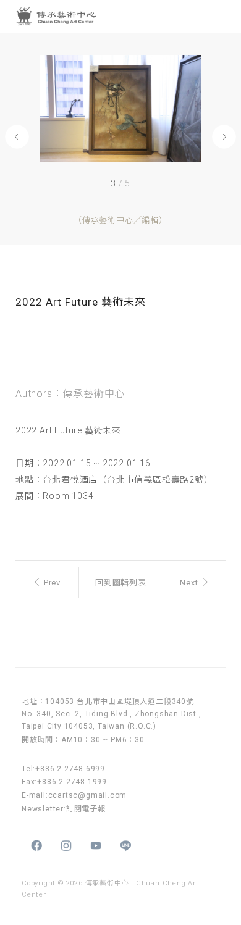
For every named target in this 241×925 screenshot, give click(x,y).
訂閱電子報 (86, 809)
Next (189, 582)
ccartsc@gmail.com (87, 795)
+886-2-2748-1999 (72, 781)
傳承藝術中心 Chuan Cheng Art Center (70, 16)
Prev (52, 582)
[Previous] (17, 137)
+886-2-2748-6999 (70, 768)
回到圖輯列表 (120, 582)
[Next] (224, 137)
